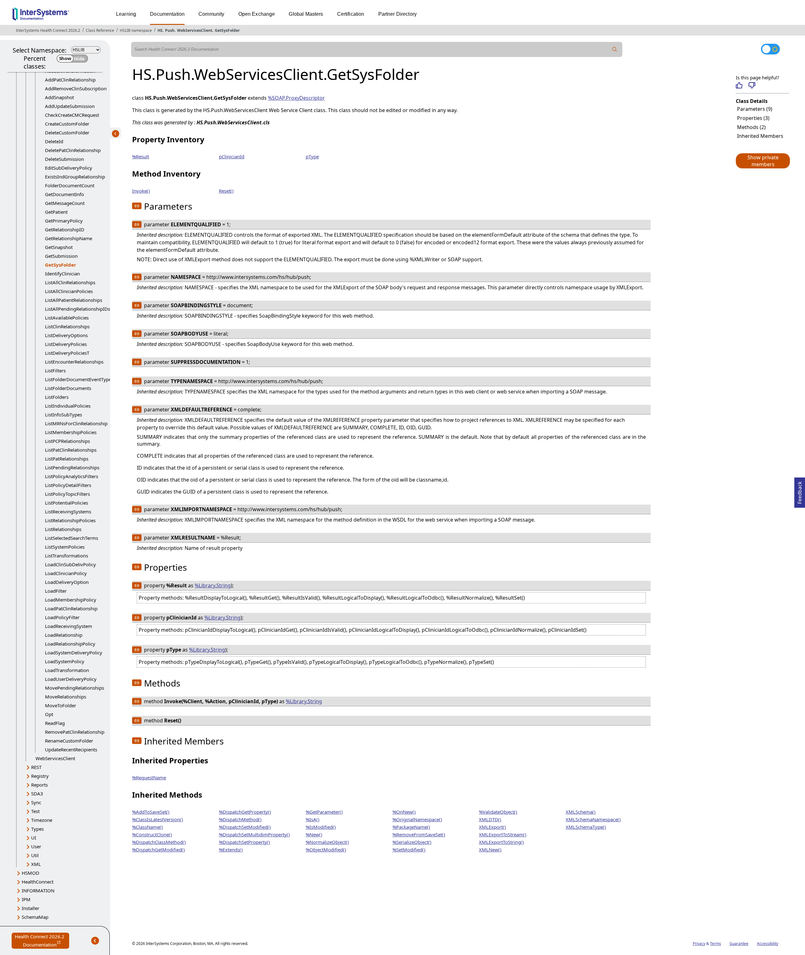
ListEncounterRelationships (74, 362)
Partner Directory (397, 14)
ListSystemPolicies (65, 547)
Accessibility (767, 943)
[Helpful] (739, 85)
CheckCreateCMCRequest (72, 115)
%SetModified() (408, 849)
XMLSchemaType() (586, 827)
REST (36, 767)
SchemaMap (35, 917)
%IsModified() (321, 827)
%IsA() (312, 819)
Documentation (167, 14)
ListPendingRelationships (72, 467)
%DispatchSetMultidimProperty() (254, 834)
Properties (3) (753, 118)
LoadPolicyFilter (62, 617)
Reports (39, 785)
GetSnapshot (59, 247)
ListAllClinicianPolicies (69, 291)
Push (170, 30)
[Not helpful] (751, 85)
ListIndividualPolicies (68, 406)
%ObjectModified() (326, 849)
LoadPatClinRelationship (71, 608)
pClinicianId (231, 156)
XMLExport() (492, 827)
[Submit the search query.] (614, 49)
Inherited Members (760, 136)
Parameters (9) (754, 108)
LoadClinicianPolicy (66, 573)
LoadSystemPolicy (64, 661)
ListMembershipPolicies (71, 432)
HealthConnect (37, 882)
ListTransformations (66, 555)
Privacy (699, 943)
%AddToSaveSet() (150, 812)
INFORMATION (38, 890)
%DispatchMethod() (240, 819)
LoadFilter (56, 591)
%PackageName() (411, 827)
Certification (350, 14)
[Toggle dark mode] (770, 49)
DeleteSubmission (64, 159)
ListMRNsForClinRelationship (76, 423)
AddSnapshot (59, 97)
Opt (49, 714)
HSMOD (30, 873)
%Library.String (213, 585)
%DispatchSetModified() (245, 827)
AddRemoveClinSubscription (76, 88)
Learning (126, 14)
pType (312, 156)
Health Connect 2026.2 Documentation (42, 941)
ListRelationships (63, 529)
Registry (40, 776)
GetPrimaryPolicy (64, 221)
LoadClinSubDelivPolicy (70, 564)
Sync (36, 802)
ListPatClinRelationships (71, 450)
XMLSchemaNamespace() (593, 819)
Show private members (763, 161)
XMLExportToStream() (502, 834)
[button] (762, 160)
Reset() (226, 191)
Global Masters (306, 14)
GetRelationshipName (68, 238)
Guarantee (739, 943)
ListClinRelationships (67, 326)
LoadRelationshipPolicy (70, 644)
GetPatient (56, 212)
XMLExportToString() (501, 842)
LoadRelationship (63, 635)
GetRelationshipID (64, 229)
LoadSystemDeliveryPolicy (73, 652)
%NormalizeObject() (327, 842)
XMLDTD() (490, 819)
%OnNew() (404, 812)
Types (37, 829)
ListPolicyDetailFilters (68, 485)
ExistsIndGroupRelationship (75, 176)
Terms (715, 943)
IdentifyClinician (62, 273)
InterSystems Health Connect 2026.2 (48, 30)
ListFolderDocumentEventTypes (79, 379)
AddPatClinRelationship (70, 79)
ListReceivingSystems (68, 511)
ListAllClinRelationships (70, 282)
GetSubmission (61, 256)
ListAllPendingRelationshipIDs (77, 309)
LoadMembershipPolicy (70, 599)
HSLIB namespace (136, 30)
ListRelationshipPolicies (70, 520)
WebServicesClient (194, 30)
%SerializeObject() (411, 842)
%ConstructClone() (152, 834)
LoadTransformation (67, 670)
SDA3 (37, 793)
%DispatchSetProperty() (244, 842)
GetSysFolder (227, 30)
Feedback (799, 491)
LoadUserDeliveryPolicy (71, 679)
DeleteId (54, 141)
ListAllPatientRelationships (73, 300)
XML (36, 864)
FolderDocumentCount (69, 185)
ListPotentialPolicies (66, 503)
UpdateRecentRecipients (71, 749)
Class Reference (100, 30)
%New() (314, 834)
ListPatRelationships (66, 458)
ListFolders (57, 397)
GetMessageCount (65, 203)
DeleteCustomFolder (67, 132)
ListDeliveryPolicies (66, 344)
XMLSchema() (581, 812)
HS (160, 30)
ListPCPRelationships (67, 441)
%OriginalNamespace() (417, 819)
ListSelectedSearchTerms (71, 538)
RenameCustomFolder (69, 740)
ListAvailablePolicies (67, 317)
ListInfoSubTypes (63, 414)
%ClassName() (147, 827)
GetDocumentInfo (64, 194)
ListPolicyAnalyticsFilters (71, 476)
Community (211, 14)
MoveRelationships (65, 696)
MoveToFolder (60, 705)
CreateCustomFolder (67, 124)
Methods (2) (751, 127)
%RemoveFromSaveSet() (418, 834)
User (36, 846)
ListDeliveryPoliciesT (67, 353)
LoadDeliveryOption (67, 582)
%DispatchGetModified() (158, 849)
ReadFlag (55, 723)
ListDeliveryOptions (66, 335)
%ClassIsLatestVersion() (157, 819)
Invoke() (141, 191)
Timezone (41, 820)
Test (35, 811)
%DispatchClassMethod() (159, 842)
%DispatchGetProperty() (245, 812)
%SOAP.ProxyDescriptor (296, 97)
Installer (30, 908)
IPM (26, 899)
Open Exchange (256, 14)
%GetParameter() (324, 812)
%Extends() (231, 849)
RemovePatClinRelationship (74, 732)
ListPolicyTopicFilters (67, 494)
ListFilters (55, 370)
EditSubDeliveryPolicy (68, 168)
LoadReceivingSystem (68, 626)
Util (35, 855)
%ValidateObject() (498, 812)
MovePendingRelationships (74, 688)
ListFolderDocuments (68, 388)
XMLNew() (490, 849)
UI (33, 837)
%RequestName (149, 777)
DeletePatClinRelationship (73, 150)
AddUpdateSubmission (70, 106)
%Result (140, 156)
